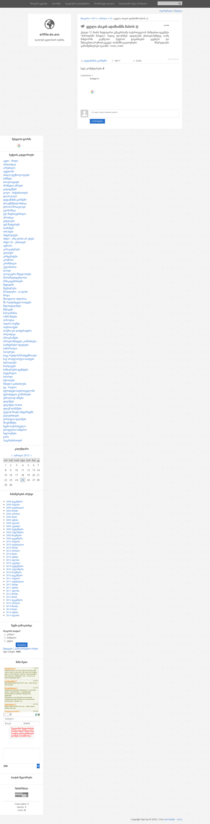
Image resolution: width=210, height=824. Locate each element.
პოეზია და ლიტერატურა (17, 330)
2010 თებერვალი (15, 544)
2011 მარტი (12, 584)
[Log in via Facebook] (92, 87)
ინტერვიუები (10, 235)
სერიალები (9, 362)
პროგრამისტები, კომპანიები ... (20, 341)
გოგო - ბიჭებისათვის (15, 192)
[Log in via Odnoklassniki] (92, 101)
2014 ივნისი (12, 612)
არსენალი (9, 168)
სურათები (9, 380)
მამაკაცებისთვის (13, 281)
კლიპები (8, 252)
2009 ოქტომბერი (15, 532)
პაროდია (8, 320)
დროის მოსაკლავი (14, 206)
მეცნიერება (9, 288)
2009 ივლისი (12, 523)
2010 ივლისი (12, 559)
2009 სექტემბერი (14, 529)
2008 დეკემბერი (14, 501)
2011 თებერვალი (15, 581)
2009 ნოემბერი (14, 535)
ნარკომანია (10, 313)
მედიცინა (8, 284)
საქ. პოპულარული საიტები (18, 359)
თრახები (8, 231)
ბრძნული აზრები (13, 185)
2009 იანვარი (13, 504)
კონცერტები (10, 256)
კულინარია (9, 267)
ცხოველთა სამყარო (15, 429)
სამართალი (10, 348)
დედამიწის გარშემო (95, 60)
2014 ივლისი (12, 615)
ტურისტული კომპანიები (17, 394)
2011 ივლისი (12, 590)
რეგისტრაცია (166, 10)
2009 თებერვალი (15, 507)
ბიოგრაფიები (11, 182)
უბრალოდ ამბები (13, 398)
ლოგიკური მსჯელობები (17, 274)
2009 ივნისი (12, 519)
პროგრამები (10, 337)
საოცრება (9, 352)
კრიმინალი (9, 263)
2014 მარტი (12, 606)
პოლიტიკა (9, 334)
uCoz (179, 819)
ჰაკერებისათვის (12, 440)
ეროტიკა (8, 217)
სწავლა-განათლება (14, 383)
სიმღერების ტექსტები (15, 369)
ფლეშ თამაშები (12, 408)
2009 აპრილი (13, 513)
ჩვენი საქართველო (14, 426)
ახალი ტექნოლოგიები (16, 175)
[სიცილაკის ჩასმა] (39, 714)
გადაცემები (10, 189)
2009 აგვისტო (13, 526)
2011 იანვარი (13, 578)
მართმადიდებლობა (15, 277)
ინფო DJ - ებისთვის (14, 242)
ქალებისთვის (11, 415)
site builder (169, 819)
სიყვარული (9, 373)
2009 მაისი (11, 516)
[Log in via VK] (92, 96)
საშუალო (11, 637)
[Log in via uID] (92, 82)
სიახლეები (9, 366)
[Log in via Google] (92, 91)
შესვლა (178, 10)
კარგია (10, 634)
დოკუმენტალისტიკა (14, 203)
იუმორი (7, 245)
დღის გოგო (10, 196)
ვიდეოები (9, 221)
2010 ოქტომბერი (15, 569)
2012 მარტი (12, 593)
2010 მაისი (11, 553)
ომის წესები (10, 316)
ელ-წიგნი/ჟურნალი (14, 214)
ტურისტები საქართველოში (19, 390)
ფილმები (8, 401)
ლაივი (7, 270)
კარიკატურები (11, 249)
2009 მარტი (12, 510)
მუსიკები (8, 309)
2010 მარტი (12, 547)
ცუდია (10, 640)
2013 (94, 18)
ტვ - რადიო (10, 387)
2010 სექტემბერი (14, 566)
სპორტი (7, 376)
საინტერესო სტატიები (15, 344)
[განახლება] (36, 714)
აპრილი (103, 18)
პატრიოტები (10, 327)
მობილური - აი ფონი (15, 291)
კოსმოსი (8, 260)
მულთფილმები (12, 306)
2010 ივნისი (12, 556)
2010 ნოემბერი (14, 572)
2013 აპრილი (13, 603)
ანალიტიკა (9, 164)
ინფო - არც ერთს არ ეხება (18, 238)
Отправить (97, 121)
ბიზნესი (7, 178)
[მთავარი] (49, 28)
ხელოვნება (9, 433)
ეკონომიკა (9, 210)
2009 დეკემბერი (14, 538)
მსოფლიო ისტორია (15, 298)
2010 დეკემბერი (14, 575)
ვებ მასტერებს (11, 224)
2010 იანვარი (13, 541)
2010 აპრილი (13, 550)
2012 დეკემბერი (14, 599)
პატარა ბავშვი (11, 323)
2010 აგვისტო (13, 563)
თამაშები (8, 228)
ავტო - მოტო (10, 160)
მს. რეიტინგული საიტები (17, 302)
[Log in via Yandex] (92, 106)
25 (110, 18)
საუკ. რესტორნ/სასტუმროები (20, 355)
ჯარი (6, 436)
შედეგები (7, 648)
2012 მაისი (11, 596)
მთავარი (85, 18)
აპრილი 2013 (21, 455)
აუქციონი (8, 171)
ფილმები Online (12, 405)
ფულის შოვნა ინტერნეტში (18, 412)
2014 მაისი (11, 609)
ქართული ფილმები (14, 419)
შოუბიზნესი (9, 422)
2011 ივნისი (12, 587)
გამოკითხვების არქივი (26, 648)
